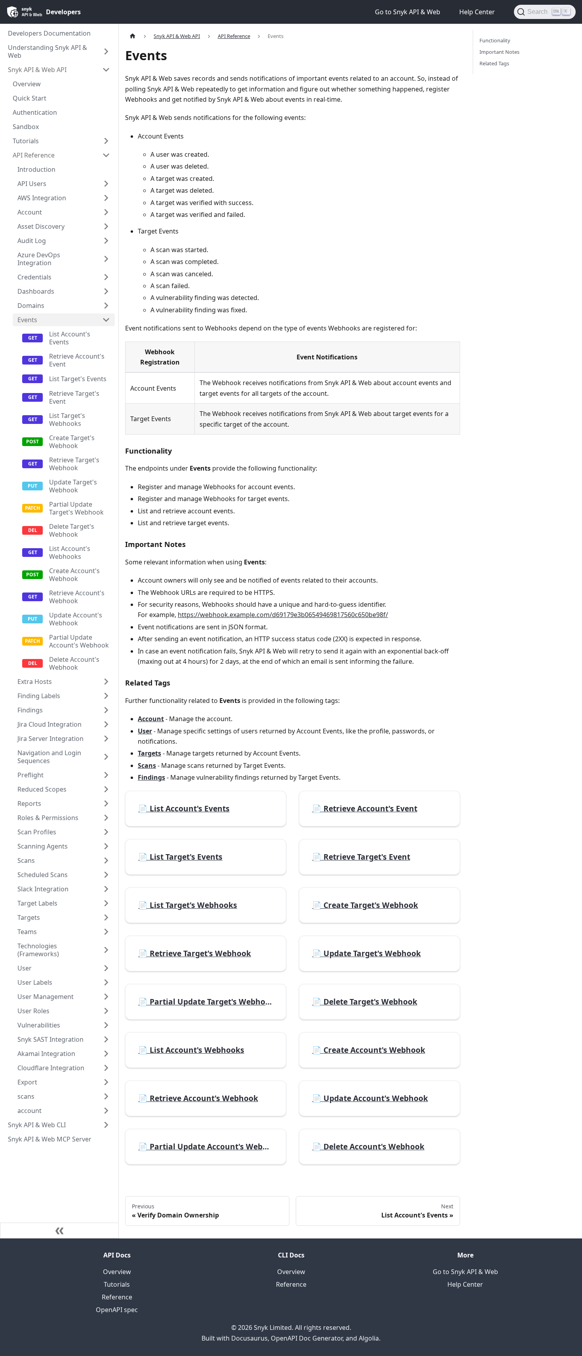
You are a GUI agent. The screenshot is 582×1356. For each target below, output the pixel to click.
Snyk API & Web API (37, 69)
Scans (26, 860)
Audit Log (31, 240)
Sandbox (26, 126)
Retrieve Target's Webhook (74, 464)
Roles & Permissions (47, 817)
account (29, 1110)
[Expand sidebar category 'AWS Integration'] (106, 198)
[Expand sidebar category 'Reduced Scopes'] (106, 789)
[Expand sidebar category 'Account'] (106, 212)
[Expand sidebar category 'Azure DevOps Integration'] (106, 259)
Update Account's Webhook (75, 619)
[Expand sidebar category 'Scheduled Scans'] (106, 874)
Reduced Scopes (42, 789)
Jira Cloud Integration (49, 724)
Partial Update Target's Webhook (76, 508)
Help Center (465, 1284)
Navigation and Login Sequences (49, 756)
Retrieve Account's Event (77, 360)
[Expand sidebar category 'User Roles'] (106, 1011)
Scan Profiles (36, 832)
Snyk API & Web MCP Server (49, 1139)
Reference (117, 1297)
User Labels (34, 982)
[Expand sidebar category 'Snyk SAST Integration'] (106, 1039)
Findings (30, 710)
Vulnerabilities (38, 1025)
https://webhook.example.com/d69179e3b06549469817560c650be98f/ (283, 614)
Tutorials (26, 141)
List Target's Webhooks (67, 419)
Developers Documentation (49, 33)
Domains (30, 305)
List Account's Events (69, 338)
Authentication (35, 112)
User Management (45, 996)
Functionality (494, 40)
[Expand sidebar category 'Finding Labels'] (106, 695)
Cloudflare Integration (50, 1068)
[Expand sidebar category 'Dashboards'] (106, 291)
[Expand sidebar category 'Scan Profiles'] (106, 832)
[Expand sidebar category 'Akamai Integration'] (106, 1053)
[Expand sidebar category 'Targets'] (106, 917)
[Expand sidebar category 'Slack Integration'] (106, 889)
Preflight (30, 775)
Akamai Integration (46, 1053)
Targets (28, 917)
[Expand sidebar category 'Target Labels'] (106, 903)
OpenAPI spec (117, 1309)
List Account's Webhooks (69, 552)
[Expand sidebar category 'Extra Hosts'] (106, 681)
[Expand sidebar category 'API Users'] (106, 183)
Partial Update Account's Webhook (79, 641)
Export (27, 1082)
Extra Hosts (34, 681)
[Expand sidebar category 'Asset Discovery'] (106, 226)
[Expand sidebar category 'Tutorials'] (106, 141)
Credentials (34, 277)
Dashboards (35, 291)
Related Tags (494, 63)
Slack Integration (42, 889)
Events (27, 319)
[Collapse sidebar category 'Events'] (106, 319)
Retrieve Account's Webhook (77, 597)
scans (25, 1096)
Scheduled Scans (42, 874)
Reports (29, 803)
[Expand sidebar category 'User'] (106, 968)
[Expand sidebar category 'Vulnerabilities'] (106, 1025)
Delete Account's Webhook (74, 663)
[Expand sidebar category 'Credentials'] (106, 277)
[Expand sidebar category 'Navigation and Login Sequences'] (106, 756)
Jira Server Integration (50, 738)
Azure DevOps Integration (38, 259)
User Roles (33, 1011)
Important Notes (499, 51)
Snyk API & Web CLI (37, 1125)
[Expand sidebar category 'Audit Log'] (106, 240)
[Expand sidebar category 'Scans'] (106, 860)
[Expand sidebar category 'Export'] (106, 1082)
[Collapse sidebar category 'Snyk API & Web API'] (106, 69)
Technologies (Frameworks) (38, 950)
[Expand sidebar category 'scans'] (106, 1096)
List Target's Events (78, 378)
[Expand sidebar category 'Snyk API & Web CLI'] (106, 1125)
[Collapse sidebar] (59, 1230)
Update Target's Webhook (73, 486)
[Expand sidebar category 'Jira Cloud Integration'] (106, 724)
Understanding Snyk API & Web (47, 51)
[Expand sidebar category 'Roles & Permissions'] (106, 817)
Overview (27, 84)
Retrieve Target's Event (74, 397)
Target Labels (37, 903)
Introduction (36, 169)
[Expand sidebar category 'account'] (106, 1110)
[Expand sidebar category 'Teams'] (106, 931)
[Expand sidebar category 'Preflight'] (106, 775)
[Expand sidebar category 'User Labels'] (106, 982)
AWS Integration (41, 198)
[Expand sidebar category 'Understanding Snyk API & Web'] (106, 51)
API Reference (34, 155)
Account (29, 212)
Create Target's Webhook (72, 441)
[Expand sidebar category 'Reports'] (106, 803)
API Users (31, 183)
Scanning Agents (42, 846)
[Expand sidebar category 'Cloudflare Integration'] (106, 1068)
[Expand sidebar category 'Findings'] (106, 710)
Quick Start (29, 98)
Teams (27, 931)
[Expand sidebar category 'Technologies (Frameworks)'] (106, 950)
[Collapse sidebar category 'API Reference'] (106, 155)
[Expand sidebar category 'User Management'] (106, 996)
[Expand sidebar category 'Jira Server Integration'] (106, 738)
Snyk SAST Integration (50, 1039)
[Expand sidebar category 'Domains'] (106, 305)
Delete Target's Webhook (71, 530)
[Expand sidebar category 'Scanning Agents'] (106, 846)
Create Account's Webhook (74, 574)
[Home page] (132, 36)
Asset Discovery (41, 226)
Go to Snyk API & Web (465, 1271)
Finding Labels (38, 695)
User (24, 968)
